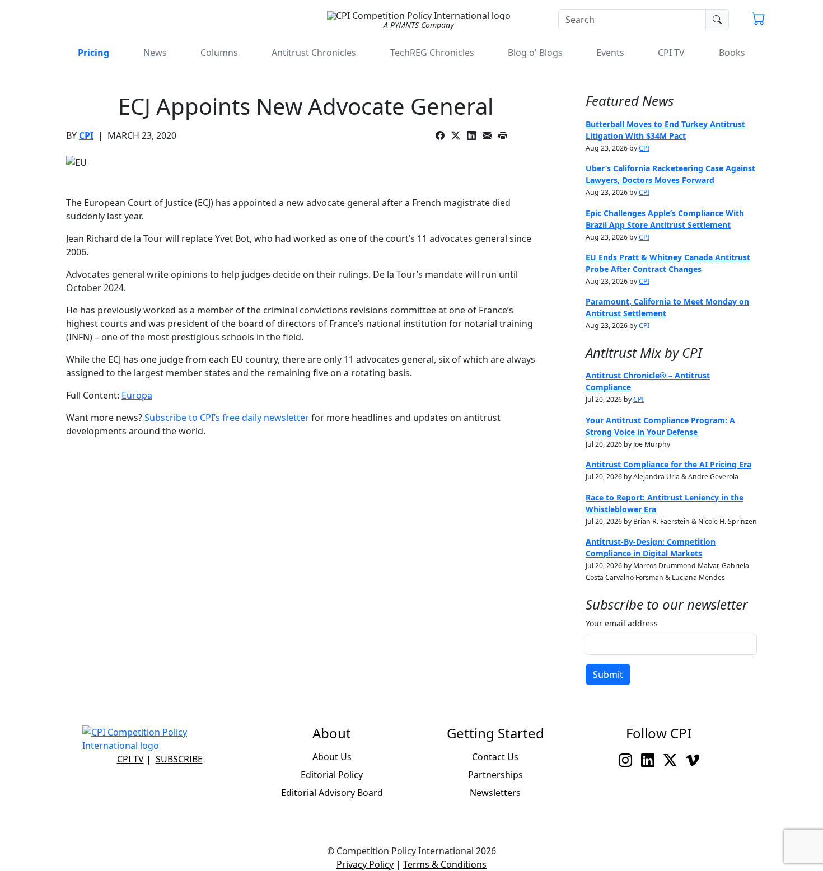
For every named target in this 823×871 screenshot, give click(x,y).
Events (610, 52)
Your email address (622, 623)
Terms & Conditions (445, 864)
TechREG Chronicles (432, 52)
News (155, 52)
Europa (136, 395)
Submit (608, 674)
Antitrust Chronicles (314, 52)
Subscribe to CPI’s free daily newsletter (226, 417)
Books (732, 52)
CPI (86, 135)
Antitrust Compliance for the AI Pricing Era (668, 464)
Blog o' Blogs (535, 52)
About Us (332, 757)
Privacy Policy (365, 864)
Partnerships (495, 775)
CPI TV (671, 52)
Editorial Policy (332, 775)
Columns (219, 52)
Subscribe (179, 759)
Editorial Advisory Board (332, 792)
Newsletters (495, 792)
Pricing (93, 52)
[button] (758, 20)
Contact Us (495, 757)
